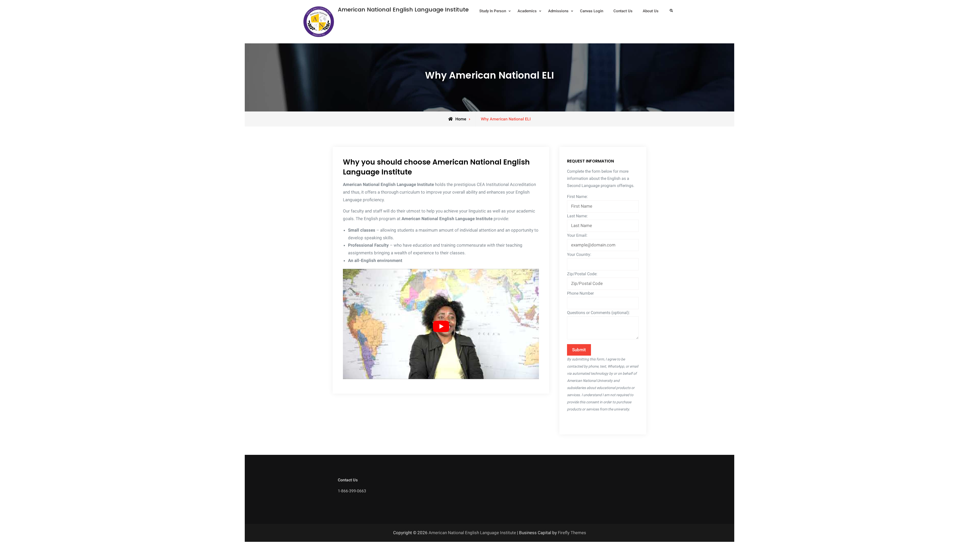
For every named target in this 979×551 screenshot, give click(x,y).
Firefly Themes (572, 532)
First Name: (577, 196)
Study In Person (492, 11)
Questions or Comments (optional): (598, 312)
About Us (651, 11)
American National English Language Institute (403, 10)
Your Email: (577, 235)
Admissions (558, 11)
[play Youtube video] (441, 326)
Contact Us (623, 11)
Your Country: (579, 254)
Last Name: (577, 216)
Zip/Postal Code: (582, 273)
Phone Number (580, 293)
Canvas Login (591, 11)
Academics (527, 11)
